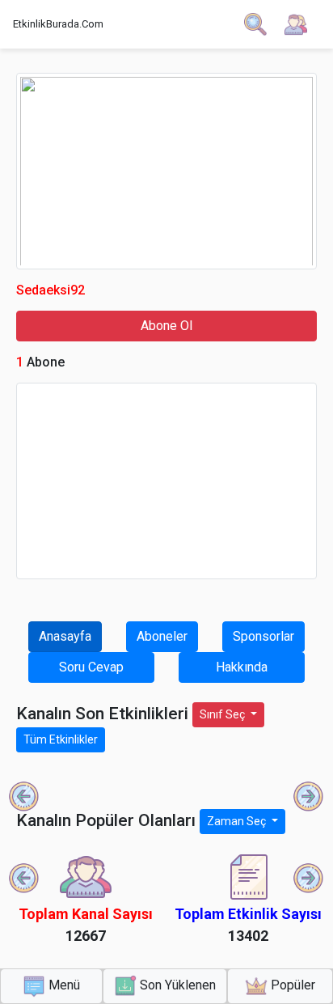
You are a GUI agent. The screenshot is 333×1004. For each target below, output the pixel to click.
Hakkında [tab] (242, 667)
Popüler (291, 985)
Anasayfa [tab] (65, 636)
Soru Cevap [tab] (91, 667)
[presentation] (24, 797)
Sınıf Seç (223, 714)
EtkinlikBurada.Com (58, 24)
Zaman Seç (237, 821)
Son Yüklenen (176, 985)
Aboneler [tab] (162, 636)
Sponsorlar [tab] (263, 636)
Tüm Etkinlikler (60, 739)
